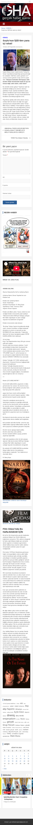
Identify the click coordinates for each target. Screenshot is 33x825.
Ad (3, 177)
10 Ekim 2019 (7, 47)
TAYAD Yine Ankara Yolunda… (19, 138)
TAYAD (9, 733)
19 (12, 761)
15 (24, 758)
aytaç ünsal (10, 712)
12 (12, 758)
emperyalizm (9, 718)
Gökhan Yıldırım (20, 725)
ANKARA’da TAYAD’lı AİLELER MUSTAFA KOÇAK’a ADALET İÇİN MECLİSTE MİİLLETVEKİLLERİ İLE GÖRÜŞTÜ (17, 130)
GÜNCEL (5, 37)
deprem (27, 712)
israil (16, 730)
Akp (27, 706)
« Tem (5, 769)
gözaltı (27, 725)
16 (28, 758)
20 (16, 761)
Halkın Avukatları (7, 727)
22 (24, 761)
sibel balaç (25, 731)
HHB (4, 729)
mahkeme (5, 731)
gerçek (10, 721)
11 (8, 758)
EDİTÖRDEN (7, 792)
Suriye (4, 733)
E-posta (5, 185)
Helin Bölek (26, 727)
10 (4, 758)
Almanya (18, 709)
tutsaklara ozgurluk (17, 733)
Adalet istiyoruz (19, 706)
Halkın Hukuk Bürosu (17, 727)
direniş (11, 715)
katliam (25, 730)
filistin (22, 719)
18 (8, 761)
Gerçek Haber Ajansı (19, 722)
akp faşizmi (8, 709)
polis (20, 731)
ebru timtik (20, 716)
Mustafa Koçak (13, 732)
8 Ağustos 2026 (8, 801)
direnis (4, 716)
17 (4, 761)
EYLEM (18, 719)
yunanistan (6, 736)
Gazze (4, 722)
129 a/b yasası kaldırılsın (9, 703)
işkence (20, 729)
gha (12, 47)
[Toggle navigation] (3, 24)
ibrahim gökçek (10, 729)
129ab (17, 703)
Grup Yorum (8, 725)
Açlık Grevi (19, 712)
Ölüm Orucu (15, 736)
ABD (21, 703)
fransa (27, 719)
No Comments (18, 47)
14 (20, 758)
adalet (12, 706)
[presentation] (27, 775)
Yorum (5, 155)
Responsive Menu (30, 1)
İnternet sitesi (7, 193)
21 (20, 761)
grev (28, 722)
